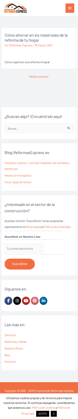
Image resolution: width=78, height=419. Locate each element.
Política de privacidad (57, 226)
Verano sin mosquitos (18, 175)
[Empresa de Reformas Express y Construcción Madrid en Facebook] (8, 301)
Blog (7, 355)
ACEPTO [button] (42, 413)
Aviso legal (32, 226)
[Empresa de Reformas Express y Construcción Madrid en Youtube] (26, 301)
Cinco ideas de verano (18, 182)
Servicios (10, 335)
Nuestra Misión (14, 348)
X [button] (54, 413)
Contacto (10, 361)
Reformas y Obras (16, 341)
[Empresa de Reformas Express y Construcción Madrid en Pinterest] (35, 301)
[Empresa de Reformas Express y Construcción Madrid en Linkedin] (43, 301)
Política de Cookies (43, 407)
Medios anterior (39, 76)
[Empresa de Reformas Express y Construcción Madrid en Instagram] (17, 301)
